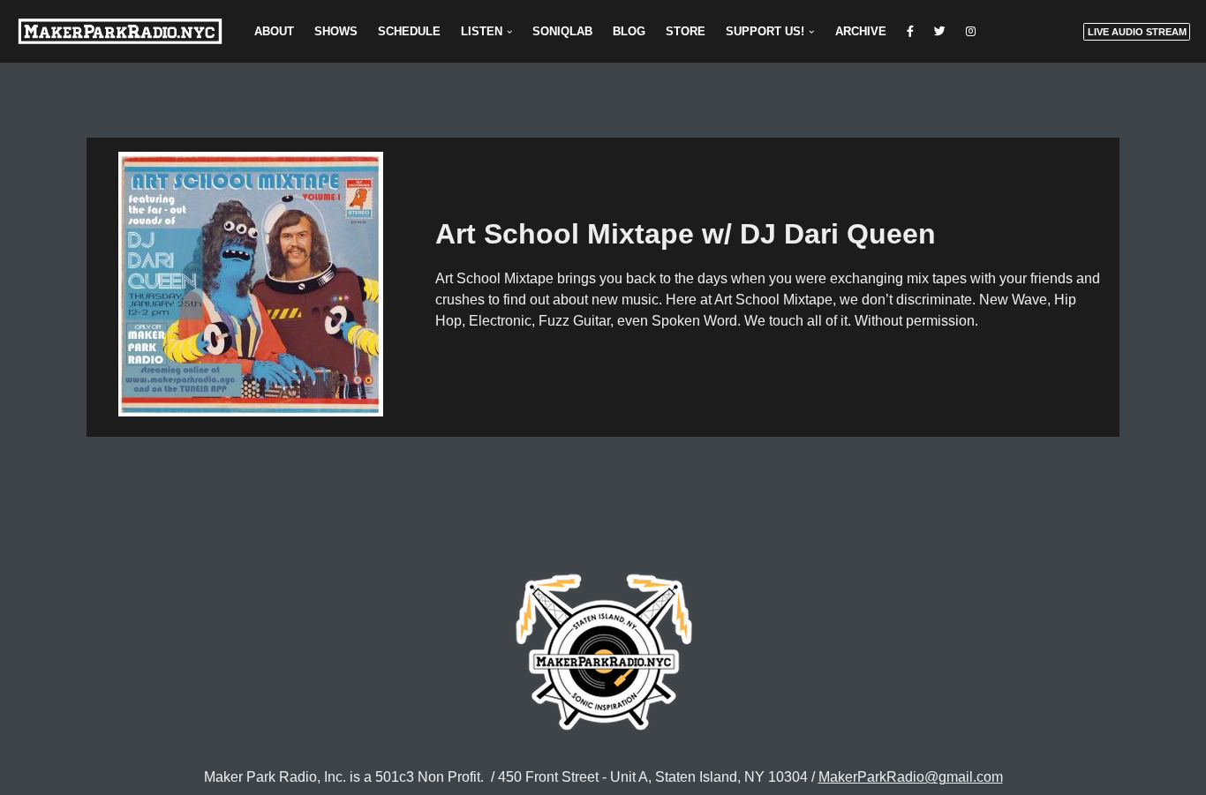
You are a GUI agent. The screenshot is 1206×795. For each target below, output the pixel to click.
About (274, 31)
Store (685, 31)
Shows (336, 31)
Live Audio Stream (1137, 31)
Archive (860, 31)
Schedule (409, 31)
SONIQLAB (562, 31)
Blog (629, 31)
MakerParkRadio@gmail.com (910, 776)
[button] (509, 31)
